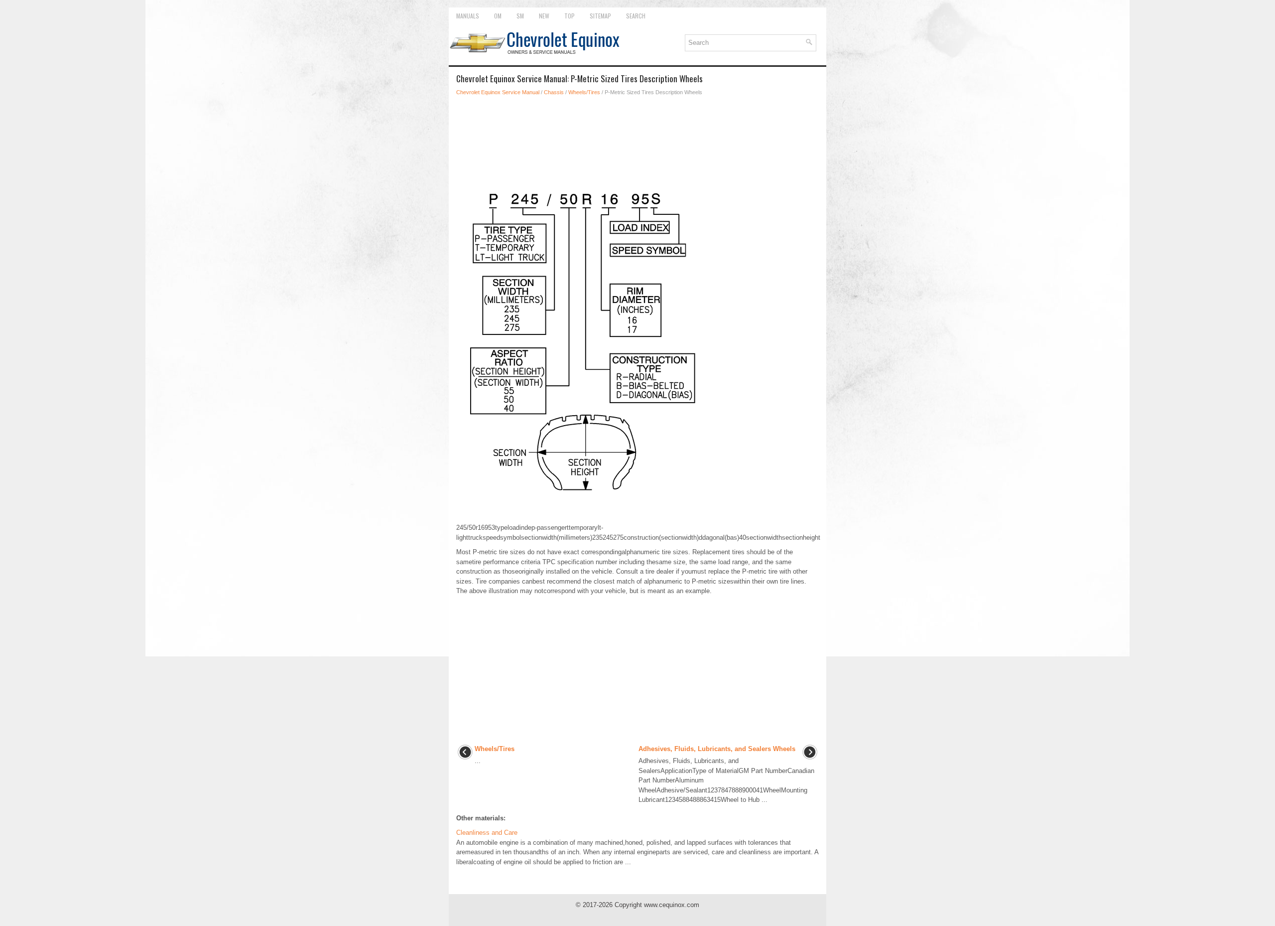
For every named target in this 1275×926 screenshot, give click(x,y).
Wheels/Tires (584, 92)
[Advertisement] (637, 131)
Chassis (554, 92)
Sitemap (600, 15)
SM (520, 15)
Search (635, 15)
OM (498, 15)
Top (569, 15)
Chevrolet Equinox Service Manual (497, 92)
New (544, 15)
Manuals (467, 15)
